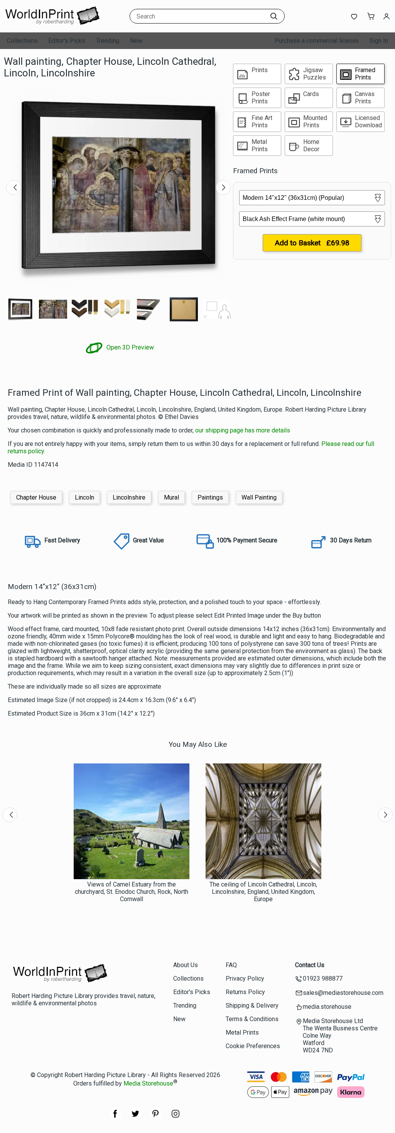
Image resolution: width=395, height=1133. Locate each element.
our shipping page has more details (242, 430)
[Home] (52, 25)
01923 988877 (323, 978)
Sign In (379, 40)
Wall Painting (259, 497)
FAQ (231, 965)
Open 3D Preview (129, 347)
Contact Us (309, 965)
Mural (171, 497)
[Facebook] (115, 1117)
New (136, 40)
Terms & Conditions (252, 1019)
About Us (185, 965)
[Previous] (13, 187)
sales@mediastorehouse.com (343, 992)
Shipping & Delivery (252, 1005)
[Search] (274, 16)
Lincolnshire (129, 497)
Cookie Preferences (253, 1046)
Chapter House (36, 497)
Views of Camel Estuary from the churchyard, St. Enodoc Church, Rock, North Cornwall (131, 892)
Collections (22, 40)
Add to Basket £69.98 (312, 242)
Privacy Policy (245, 978)
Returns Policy (245, 992)
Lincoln (84, 497)
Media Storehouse (148, 1083)
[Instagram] (175, 1117)
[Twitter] (135, 1117)
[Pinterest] (155, 1117)
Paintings (210, 497)
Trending (107, 40)
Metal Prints (242, 1032)
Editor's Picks (66, 40)
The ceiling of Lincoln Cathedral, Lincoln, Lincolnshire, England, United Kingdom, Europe (263, 892)
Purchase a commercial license (317, 40)
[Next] (223, 187)
